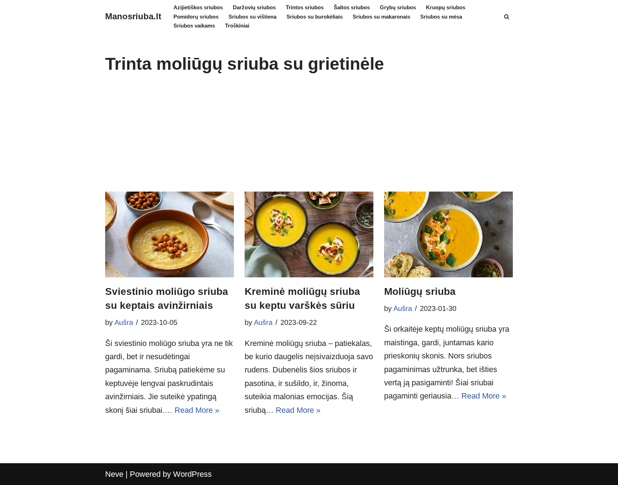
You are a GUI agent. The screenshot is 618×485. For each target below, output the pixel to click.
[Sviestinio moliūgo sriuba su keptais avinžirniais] (169, 234)
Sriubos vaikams (194, 26)
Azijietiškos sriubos (198, 7)
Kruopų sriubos (445, 7)
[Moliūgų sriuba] (448, 234)
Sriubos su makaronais (381, 17)
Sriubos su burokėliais (314, 17)
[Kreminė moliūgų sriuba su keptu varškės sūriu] (309, 234)
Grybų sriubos (398, 7)
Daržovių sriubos (254, 7)
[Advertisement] (309, 138)
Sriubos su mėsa (441, 17)
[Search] (506, 16)
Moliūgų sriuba (420, 291)
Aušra (123, 322)
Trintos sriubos (305, 7)
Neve (114, 474)
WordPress (192, 474)
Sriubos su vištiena (252, 17)
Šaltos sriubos (352, 7)
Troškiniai (237, 26)
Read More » (197, 410)
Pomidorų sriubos (196, 17)
